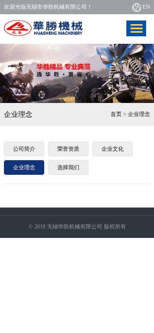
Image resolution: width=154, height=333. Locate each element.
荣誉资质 (68, 149)
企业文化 (112, 149)
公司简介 (24, 149)
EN (145, 7)
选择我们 (68, 167)
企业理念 (24, 167)
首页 (116, 114)
